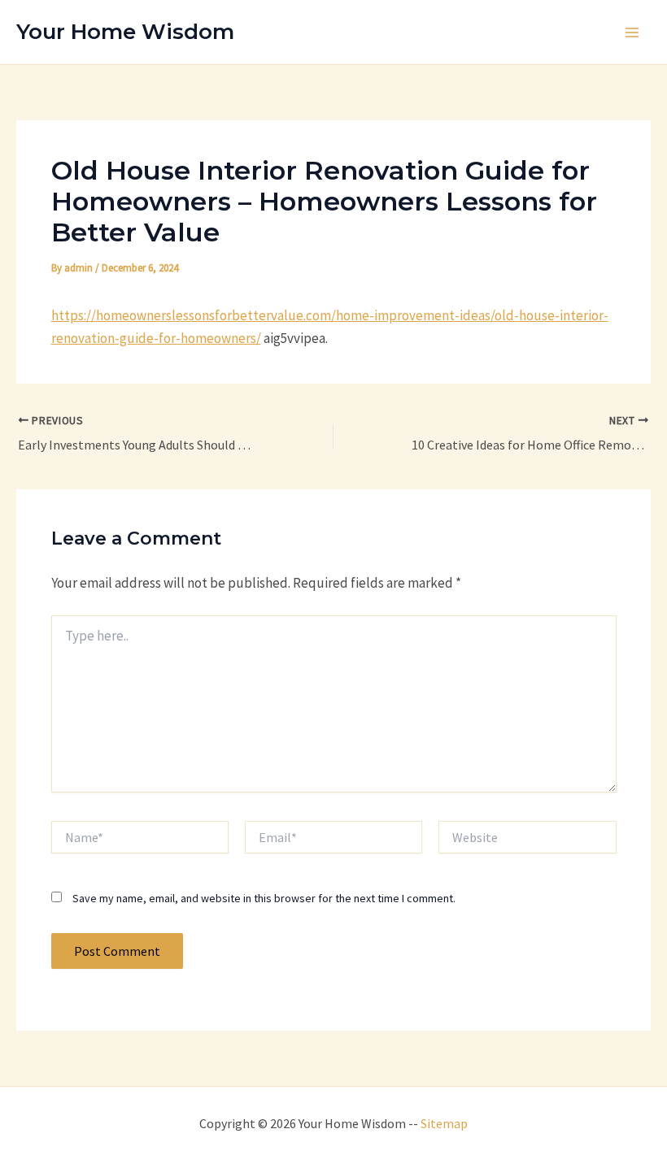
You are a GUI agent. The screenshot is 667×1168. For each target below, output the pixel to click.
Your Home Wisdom (125, 32)
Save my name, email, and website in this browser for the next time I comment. (264, 898)
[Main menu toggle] (633, 32)
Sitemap (444, 1123)
